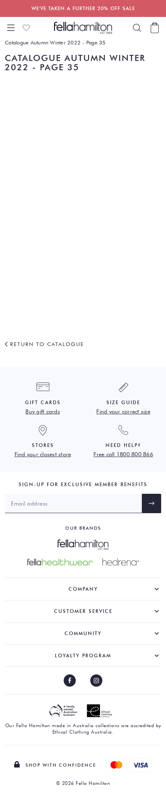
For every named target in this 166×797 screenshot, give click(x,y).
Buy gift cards (42, 411)
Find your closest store (43, 454)
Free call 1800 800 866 (123, 454)
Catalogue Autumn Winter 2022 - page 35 (55, 42)
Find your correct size (123, 411)
